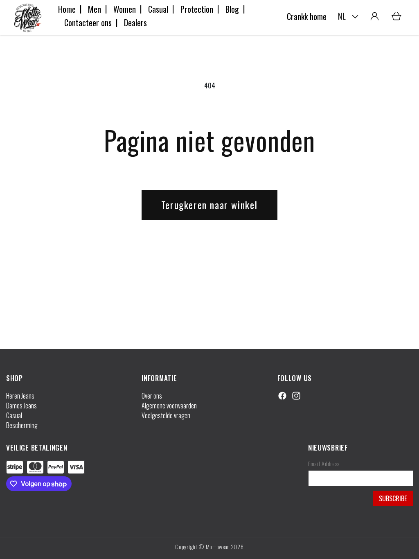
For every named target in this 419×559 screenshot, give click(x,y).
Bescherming (22, 425)
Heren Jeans (20, 396)
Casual (14, 415)
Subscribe (393, 498)
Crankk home (307, 16)
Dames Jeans (21, 405)
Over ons (152, 396)
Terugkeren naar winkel (209, 204)
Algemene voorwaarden (169, 405)
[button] (396, 16)
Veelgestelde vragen (166, 415)
